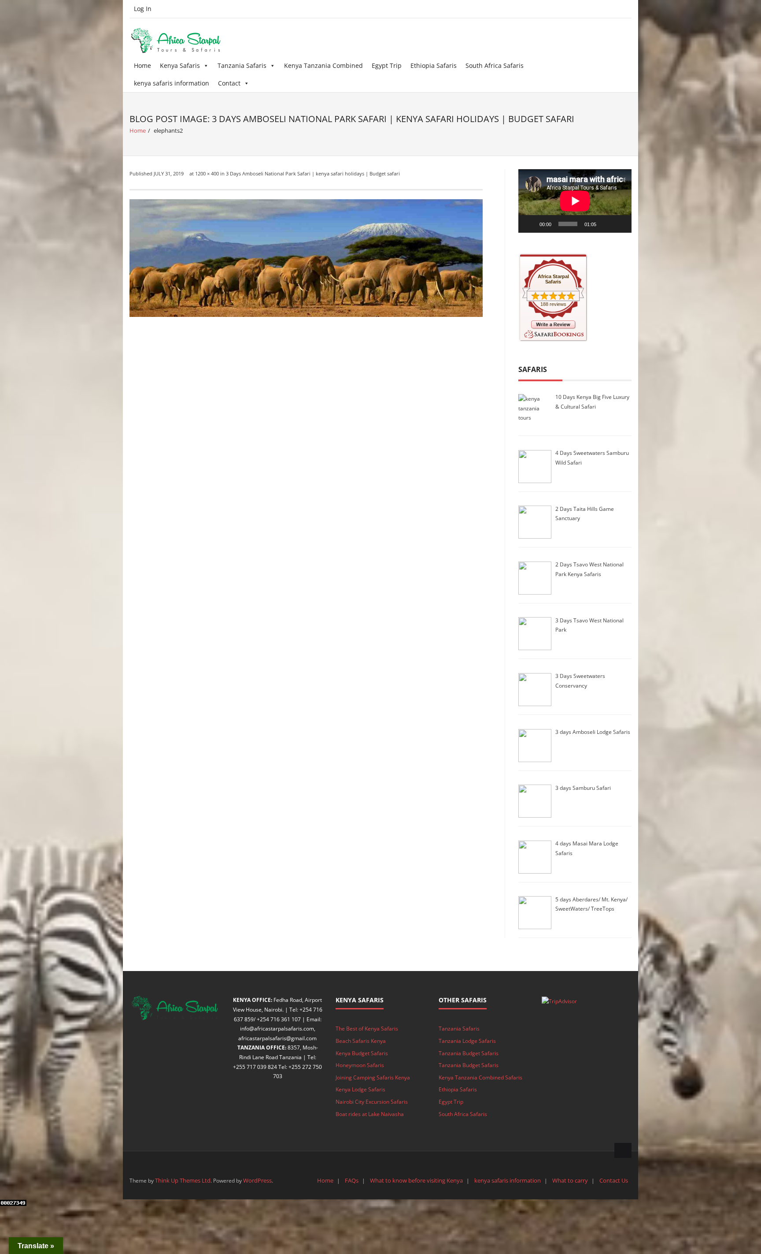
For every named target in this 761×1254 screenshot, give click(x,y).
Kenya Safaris (180, 65)
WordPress (257, 1180)
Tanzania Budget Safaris (469, 1053)
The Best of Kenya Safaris (367, 1028)
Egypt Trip (387, 65)
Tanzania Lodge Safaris (467, 1041)
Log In (142, 8)
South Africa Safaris (494, 65)
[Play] (529, 224)
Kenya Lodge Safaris (360, 1089)
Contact (229, 83)
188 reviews (553, 304)
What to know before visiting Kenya (416, 1180)
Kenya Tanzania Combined (323, 65)
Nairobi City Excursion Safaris (372, 1101)
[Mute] (606, 224)
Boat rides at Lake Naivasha (370, 1114)
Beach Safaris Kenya (361, 1041)
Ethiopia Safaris (433, 65)
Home (142, 65)
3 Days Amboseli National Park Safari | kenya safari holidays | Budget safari (313, 173)
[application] (575, 201)
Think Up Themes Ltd (183, 1180)
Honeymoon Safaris (360, 1065)
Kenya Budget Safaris (362, 1053)
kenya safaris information (171, 83)
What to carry (570, 1180)
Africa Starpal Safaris (553, 279)
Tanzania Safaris (242, 65)
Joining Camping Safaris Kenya (373, 1077)
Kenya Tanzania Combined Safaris (480, 1077)
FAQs (351, 1180)
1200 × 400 (207, 173)
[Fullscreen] (620, 224)
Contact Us (613, 1180)
